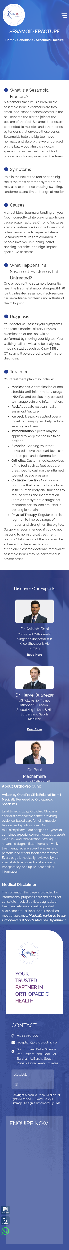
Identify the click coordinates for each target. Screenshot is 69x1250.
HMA (57, 1103)
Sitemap (17, 1103)
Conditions (25, 40)
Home (9, 40)
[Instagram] (16, 1084)
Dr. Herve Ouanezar (35, 695)
